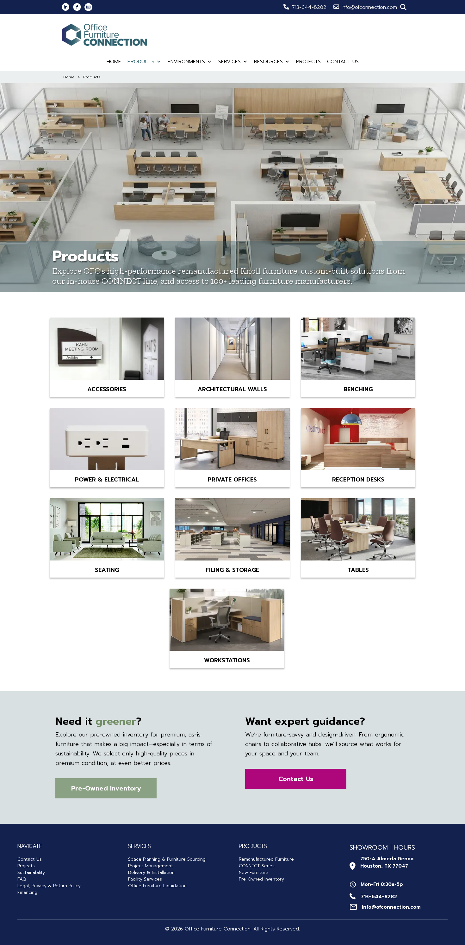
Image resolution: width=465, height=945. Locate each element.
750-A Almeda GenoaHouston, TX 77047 (386, 862)
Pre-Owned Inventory (261, 879)
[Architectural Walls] (232, 350)
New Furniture (253, 872)
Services (229, 61)
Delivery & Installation (151, 872)
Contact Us (343, 61)
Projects (308, 61)
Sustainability (31, 872)
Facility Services (145, 879)
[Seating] (107, 530)
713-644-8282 (309, 7)
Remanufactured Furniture (266, 859)
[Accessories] (107, 350)
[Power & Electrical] (107, 440)
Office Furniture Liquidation (157, 885)
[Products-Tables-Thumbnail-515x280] (358, 530)
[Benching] (358, 350)
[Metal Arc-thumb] (232, 530)
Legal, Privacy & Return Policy (49, 885)
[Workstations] (227, 621)
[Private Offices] (232, 440)
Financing (27, 892)
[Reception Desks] (358, 440)
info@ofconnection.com (369, 7)
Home (114, 61)
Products (140, 61)
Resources (268, 61)
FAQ (21, 879)
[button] (403, 7)
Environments (186, 61)
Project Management (150, 866)
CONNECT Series (257, 866)
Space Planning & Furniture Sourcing (167, 859)
